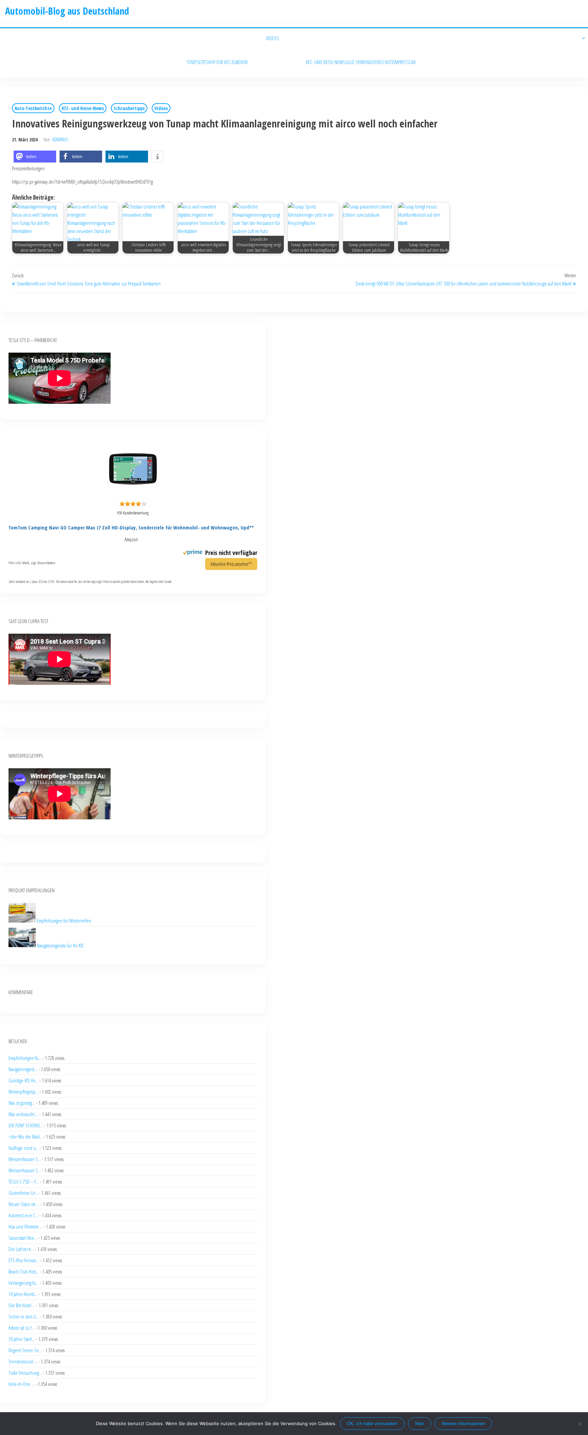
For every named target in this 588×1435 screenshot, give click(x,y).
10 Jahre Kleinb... (23, 1294)
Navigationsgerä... (23, 1069)
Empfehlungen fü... (25, 1057)
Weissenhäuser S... (25, 1159)
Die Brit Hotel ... (22, 1305)
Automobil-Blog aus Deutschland (67, 10)
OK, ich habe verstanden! (372, 1423)
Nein (419, 1423)
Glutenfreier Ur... (23, 1192)
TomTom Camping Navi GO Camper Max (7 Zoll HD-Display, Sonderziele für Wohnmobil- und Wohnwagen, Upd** (131, 527)
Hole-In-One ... (21, 1383)
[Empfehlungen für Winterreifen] (23, 920)
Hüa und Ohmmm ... (26, 1226)
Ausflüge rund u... (24, 1147)
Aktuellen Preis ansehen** (231, 564)
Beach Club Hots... (24, 1271)
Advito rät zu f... (21, 1327)
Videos (161, 108)
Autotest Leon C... (23, 1215)
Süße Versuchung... (25, 1372)
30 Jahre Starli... (22, 1339)
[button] (35, 157)
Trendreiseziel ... (23, 1361)
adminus (60, 139)
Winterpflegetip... (23, 1091)
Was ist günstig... (22, 1102)
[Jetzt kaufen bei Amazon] (133, 494)
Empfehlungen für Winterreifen (64, 920)
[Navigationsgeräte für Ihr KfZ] (23, 945)
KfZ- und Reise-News (83, 108)
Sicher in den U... (24, 1316)
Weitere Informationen (463, 1423)
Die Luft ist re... (21, 1249)
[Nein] (579, 1423)
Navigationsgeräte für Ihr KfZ (60, 945)
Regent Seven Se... (25, 1350)
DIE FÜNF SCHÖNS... (26, 1125)
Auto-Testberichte (33, 108)
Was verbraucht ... (23, 1114)
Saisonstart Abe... (23, 1237)
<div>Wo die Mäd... (26, 1136)
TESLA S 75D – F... (24, 1181)
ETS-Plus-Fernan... (24, 1260)
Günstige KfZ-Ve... (23, 1080)
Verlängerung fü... (24, 1282)
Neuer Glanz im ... (24, 1204)
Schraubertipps (129, 108)
